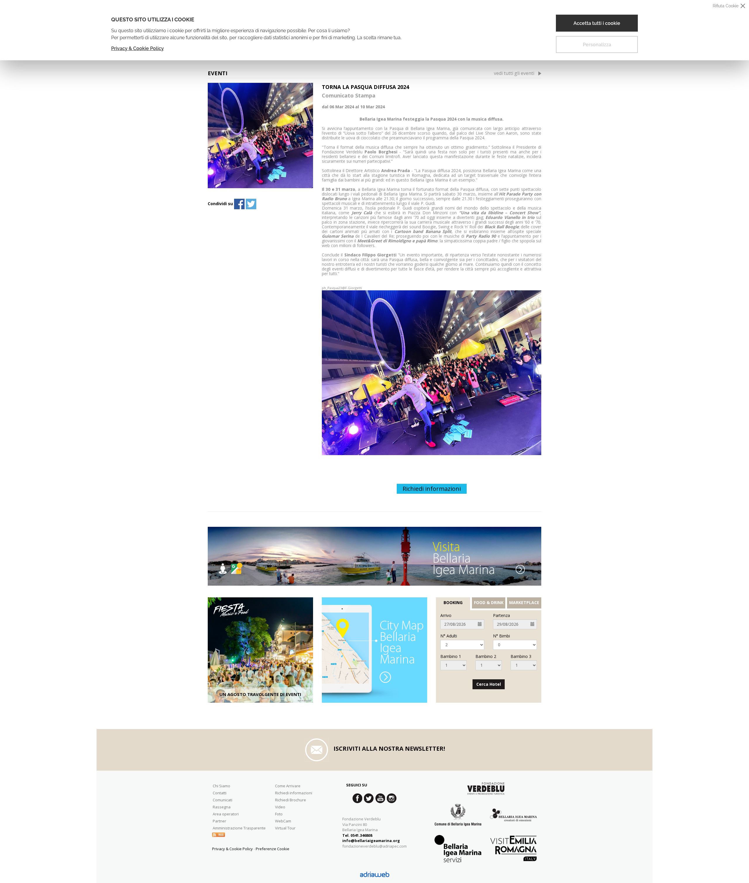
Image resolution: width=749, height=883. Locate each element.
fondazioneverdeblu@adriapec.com (374, 846)
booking (453, 602)
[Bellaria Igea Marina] (374, 556)
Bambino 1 (450, 656)
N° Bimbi (501, 636)
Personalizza (597, 44)
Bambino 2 (485, 656)
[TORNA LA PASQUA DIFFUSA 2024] (260, 135)
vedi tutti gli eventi (514, 73)
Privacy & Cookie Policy (137, 48)
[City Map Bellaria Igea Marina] (374, 650)
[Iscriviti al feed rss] (218, 834)
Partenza (501, 615)
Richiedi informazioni (432, 489)
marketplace (524, 602)
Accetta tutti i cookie (596, 23)
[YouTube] (380, 798)
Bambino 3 (521, 656)
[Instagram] (391, 798)
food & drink (489, 602)
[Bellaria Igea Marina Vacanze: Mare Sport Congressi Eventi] (513, 819)
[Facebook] (239, 204)
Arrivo (445, 615)
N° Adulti (448, 636)
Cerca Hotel (488, 684)
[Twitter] (251, 204)
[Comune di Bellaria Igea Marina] (458, 819)
